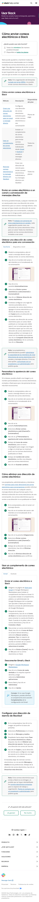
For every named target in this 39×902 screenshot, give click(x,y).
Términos (13, 884)
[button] (11, 813)
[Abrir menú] (36, 3)
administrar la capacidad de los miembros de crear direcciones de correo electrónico (21, 355)
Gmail (22, 149)
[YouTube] (25, 835)
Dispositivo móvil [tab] (19, 247)
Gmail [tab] (5, 574)
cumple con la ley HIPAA (16, 82)
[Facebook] (17, 835)
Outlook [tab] (13, 574)
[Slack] (18, 876)
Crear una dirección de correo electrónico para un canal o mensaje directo (8, 115)
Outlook (19, 152)
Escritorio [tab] (6, 247)
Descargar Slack (6, 880)
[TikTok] (29, 835)
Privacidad (5, 884)
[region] (19, 141)
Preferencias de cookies (25, 884)
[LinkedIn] (9, 835)
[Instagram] (13, 835)
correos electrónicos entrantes (21, 784)
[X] (21, 835)
